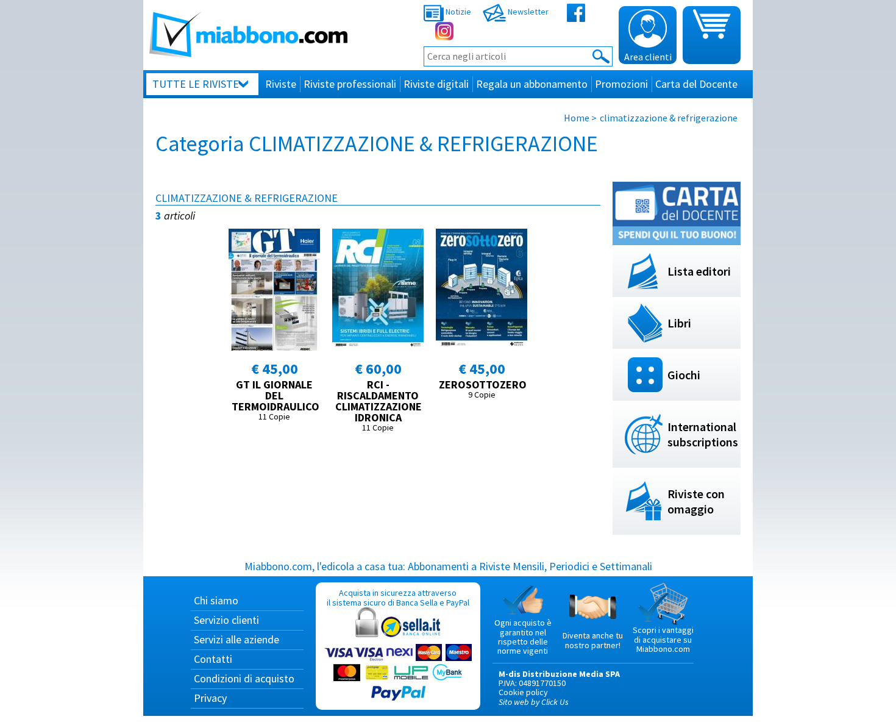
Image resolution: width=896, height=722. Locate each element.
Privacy (210, 698)
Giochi (683, 374)
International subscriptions (702, 434)
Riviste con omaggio (696, 501)
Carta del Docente (696, 84)
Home (576, 118)
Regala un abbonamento (532, 84)
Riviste (280, 84)
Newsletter (527, 11)
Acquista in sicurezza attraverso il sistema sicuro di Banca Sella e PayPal (398, 597)
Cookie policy (523, 692)
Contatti (213, 659)
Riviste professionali (350, 84)
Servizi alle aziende (236, 639)
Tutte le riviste (195, 84)
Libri (679, 323)
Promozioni (621, 84)
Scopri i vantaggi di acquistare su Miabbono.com (663, 639)
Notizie (457, 11)
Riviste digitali (436, 84)
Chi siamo (216, 600)
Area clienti (648, 57)
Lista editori (699, 271)
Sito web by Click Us (534, 701)
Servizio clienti (226, 620)
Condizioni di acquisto (244, 678)
